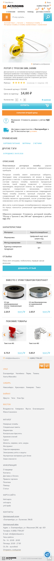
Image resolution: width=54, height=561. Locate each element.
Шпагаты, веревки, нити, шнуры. (16, 443)
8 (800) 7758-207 (43, 6)
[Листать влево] (4, 45)
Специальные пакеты (11, 427)
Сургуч (6, 440)
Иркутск (6, 398)
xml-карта (7, 502)
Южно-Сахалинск (10, 412)
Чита (13, 398)
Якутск (28, 409)
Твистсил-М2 (34, 343)
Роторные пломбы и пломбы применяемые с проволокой (25, 25)
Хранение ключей (10, 437)
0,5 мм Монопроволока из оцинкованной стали (38, 304)
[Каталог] (6, 17)
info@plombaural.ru (13, 358)
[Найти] (48, 17)
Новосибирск (8, 387)
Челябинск (20, 373)
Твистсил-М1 (9, 343)
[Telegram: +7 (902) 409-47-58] (47, 554)
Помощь (30, 12)
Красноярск (19, 387)
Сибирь (7, 383)
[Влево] (4, 293)
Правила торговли (10, 479)
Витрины (27, 143)
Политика (7, 482)
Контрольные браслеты (12, 433)
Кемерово (30, 387)
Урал (5, 369)
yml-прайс (7, 506)
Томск (38, 387)
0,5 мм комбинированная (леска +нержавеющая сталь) (13, 305)
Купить (25, 105)
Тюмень (36, 373)
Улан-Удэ (20, 398)
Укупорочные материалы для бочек (17, 456)
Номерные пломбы (33, 23)
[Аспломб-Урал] (13, 8)
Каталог (20, 23)
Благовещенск (38, 409)
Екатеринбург (8, 373)
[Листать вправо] (49, 45)
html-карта (7, 499)
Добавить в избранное (41, 64)
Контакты (21, 12)
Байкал (6, 394)
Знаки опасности (9, 459)
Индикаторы (8, 430)
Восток (7, 404)
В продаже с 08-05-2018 (13, 154)
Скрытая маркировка (11, 449)
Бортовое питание (11, 143)
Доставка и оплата (43, 12)
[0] (36, 9)
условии (33, 131)
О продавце (7, 470)
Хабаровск (19, 409)
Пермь (28, 373)
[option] (27, 46)
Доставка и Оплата (10, 476)
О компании (10, 12)
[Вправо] (49, 293)
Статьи (6, 489)
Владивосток (8, 409)
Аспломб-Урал (9, 23)
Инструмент (8, 446)
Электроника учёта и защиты (14, 453)
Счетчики (37, 143)
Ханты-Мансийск (9, 377)
